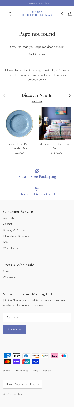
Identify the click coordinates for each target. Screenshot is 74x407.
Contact (7, 224)
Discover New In (37, 95)
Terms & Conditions (42, 370)
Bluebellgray (17, 394)
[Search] (12, 14)
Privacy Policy (21, 370)
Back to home (37, 54)
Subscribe (14, 329)
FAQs (6, 242)
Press (6, 271)
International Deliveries (16, 236)
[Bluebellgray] (37, 14)
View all (37, 101)
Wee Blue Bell (11, 248)
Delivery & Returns (14, 230)
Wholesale (9, 277)
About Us (8, 218)
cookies (6, 370)
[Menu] (4, 14)
